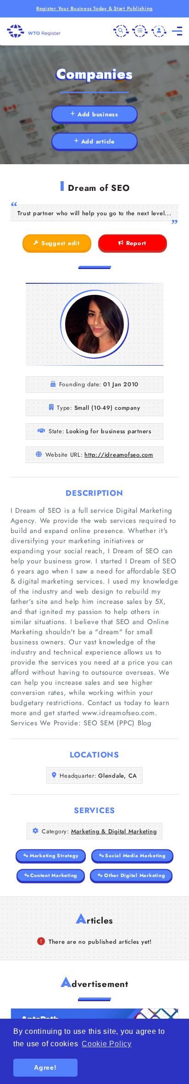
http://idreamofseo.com (118, 454)
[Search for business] (121, 31)
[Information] (140, 31)
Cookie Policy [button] (107, 1044)
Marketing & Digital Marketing (114, 831)
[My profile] (159, 31)
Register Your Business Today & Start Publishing (94, 8)
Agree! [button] (45, 1067)
